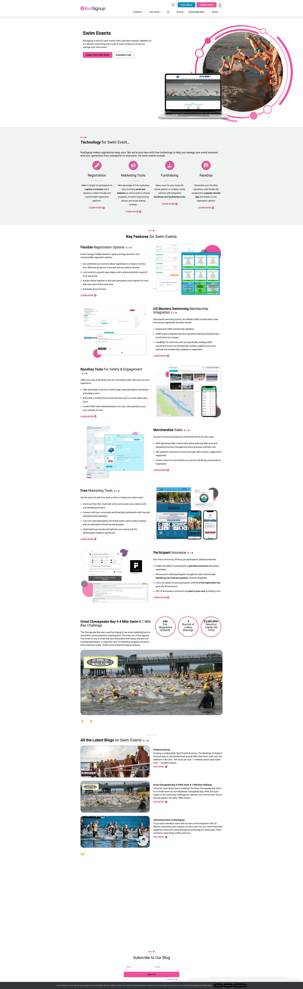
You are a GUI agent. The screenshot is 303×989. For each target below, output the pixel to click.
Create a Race (206, 5)
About (215, 12)
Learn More (95, 207)
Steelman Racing (161, 749)
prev (82, 721)
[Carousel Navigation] (151, 721)
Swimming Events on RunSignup (169, 820)
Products (137, 12)
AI (168, 12)
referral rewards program (112, 524)
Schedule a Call (123, 55)
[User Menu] (220, 4)
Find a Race (186, 5)
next (91, 721)
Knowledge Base (196, 12)
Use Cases (154, 12)
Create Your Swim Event (97, 55)
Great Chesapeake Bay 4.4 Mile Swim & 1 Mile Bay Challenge (182, 785)
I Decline (228, 985)
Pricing (180, 12)
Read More (158, 767)
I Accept (218, 985)
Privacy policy (240, 985)
